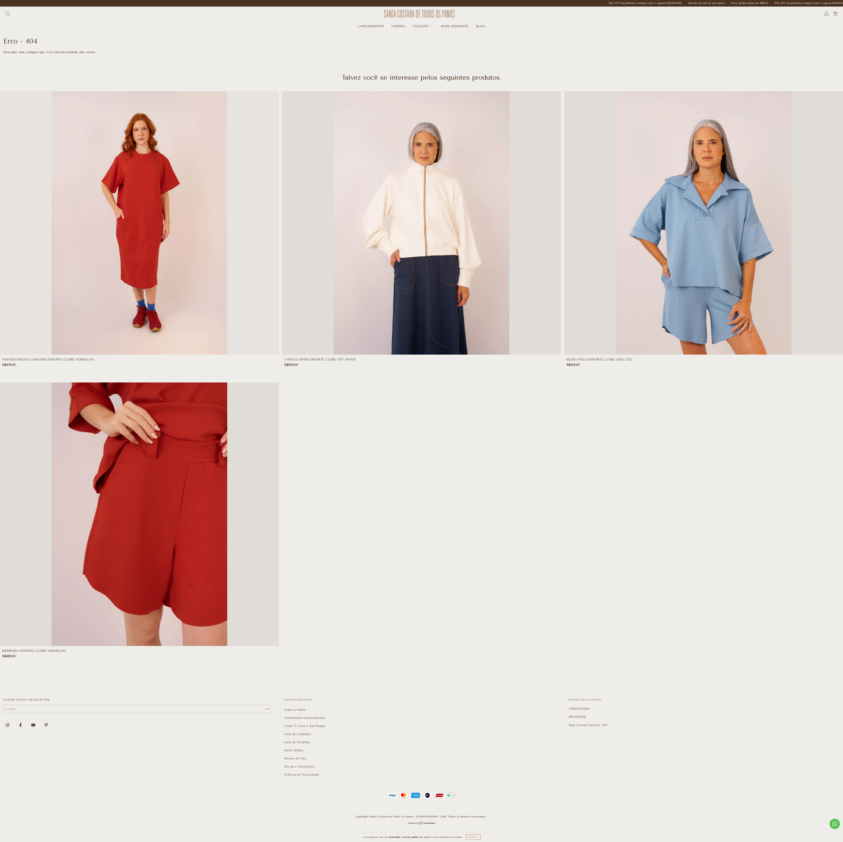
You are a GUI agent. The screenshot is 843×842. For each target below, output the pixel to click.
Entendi (473, 837)
